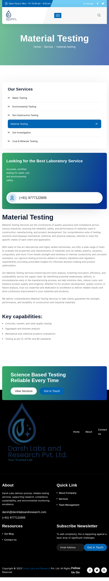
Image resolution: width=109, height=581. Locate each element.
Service (48, 46)
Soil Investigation (21, 132)
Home (37, 46)
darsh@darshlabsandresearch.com (24, 512)
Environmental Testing (24, 106)
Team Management (69, 504)
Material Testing (19, 123)
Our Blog (9, 533)
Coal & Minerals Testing (25, 141)
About (88, 431)
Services (63, 498)
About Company (67, 492)
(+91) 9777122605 (33, 198)
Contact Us (102, 431)
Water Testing (19, 97)
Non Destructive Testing (25, 115)
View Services (24, 391)
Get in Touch (52, 391)
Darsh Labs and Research (36, 568)
